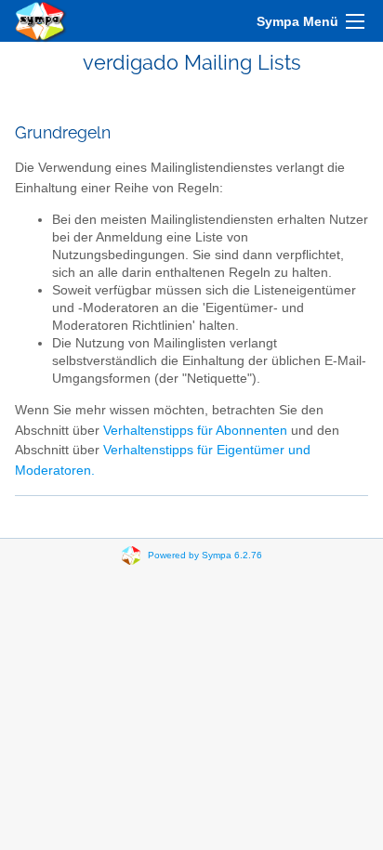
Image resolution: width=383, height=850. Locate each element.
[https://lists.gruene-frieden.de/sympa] (41, 21)
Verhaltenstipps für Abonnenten (195, 431)
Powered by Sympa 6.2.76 (205, 555)
